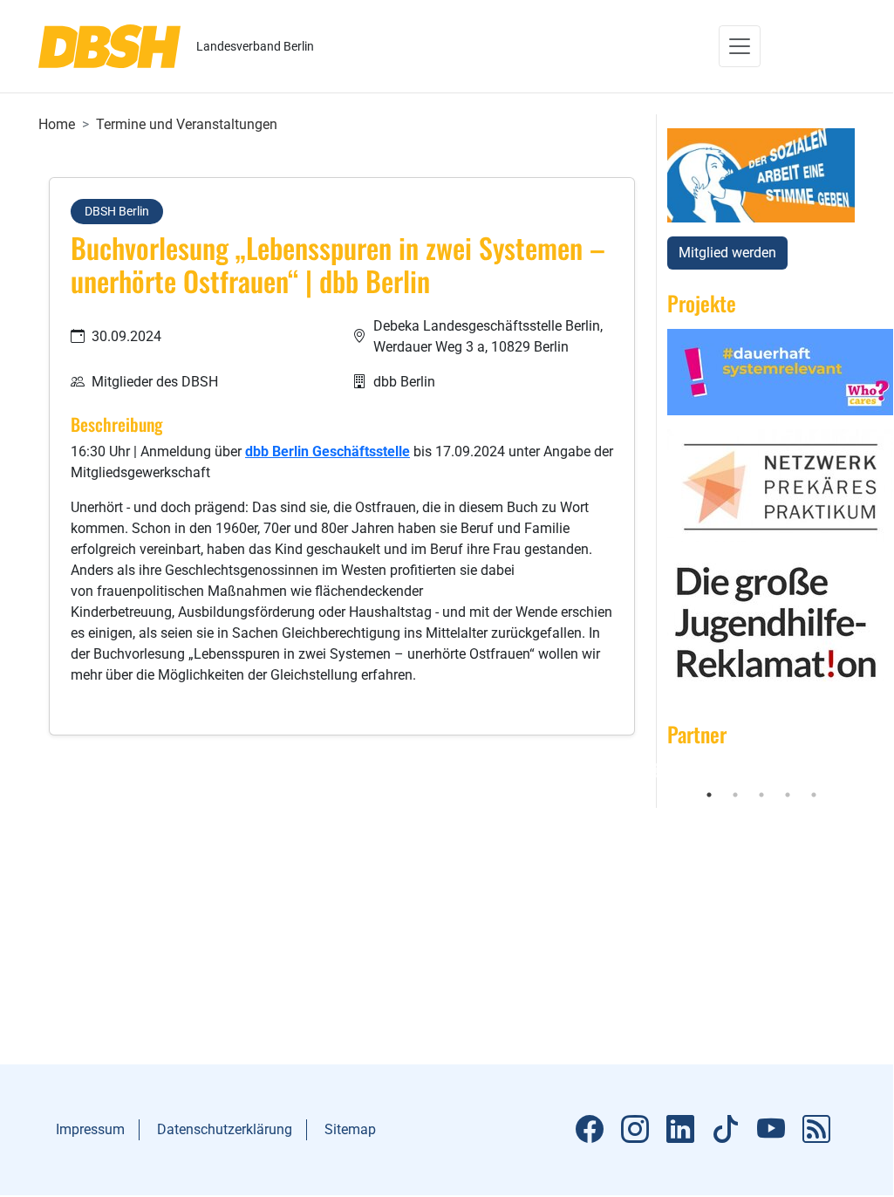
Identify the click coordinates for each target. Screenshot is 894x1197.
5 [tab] (813, 795)
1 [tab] (709, 795)
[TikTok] (726, 1129)
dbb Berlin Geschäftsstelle (327, 451)
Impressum (90, 1129)
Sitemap (350, 1129)
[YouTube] (771, 1129)
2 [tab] (735, 795)
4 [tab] (787, 795)
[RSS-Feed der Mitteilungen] (816, 1129)
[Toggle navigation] (740, 46)
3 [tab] (761, 795)
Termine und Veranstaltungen (186, 124)
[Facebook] (590, 1129)
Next (868, 771)
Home (56, 124)
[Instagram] (635, 1129)
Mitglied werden (727, 252)
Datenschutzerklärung (224, 1129)
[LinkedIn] (680, 1129)
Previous (654, 771)
